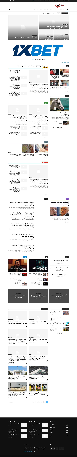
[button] (9, 9)
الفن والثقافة (10, 354)
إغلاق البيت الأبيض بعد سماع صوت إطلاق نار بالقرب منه (16, 377)
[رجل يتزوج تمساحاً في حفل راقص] (66, 123)
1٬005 (37, 402)
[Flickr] (57, 448)
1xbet (33, 59)
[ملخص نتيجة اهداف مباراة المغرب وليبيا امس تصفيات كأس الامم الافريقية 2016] (24, 274)
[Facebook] (15, 0)
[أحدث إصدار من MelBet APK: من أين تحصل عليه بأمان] (46, 35)
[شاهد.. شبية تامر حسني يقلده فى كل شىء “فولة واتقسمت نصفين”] (45, 274)
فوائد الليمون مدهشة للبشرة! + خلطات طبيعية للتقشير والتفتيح (28, 155)
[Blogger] (62, 448)
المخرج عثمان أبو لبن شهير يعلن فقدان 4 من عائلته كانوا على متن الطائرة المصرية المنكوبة (55, 77)
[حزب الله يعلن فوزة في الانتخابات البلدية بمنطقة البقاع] (66, 329)
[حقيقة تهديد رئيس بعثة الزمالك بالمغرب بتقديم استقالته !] (17, 265)
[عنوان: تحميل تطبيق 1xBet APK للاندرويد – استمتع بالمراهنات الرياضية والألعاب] (54, 22)
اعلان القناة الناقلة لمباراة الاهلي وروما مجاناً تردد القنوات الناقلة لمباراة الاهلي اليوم (15, 71)
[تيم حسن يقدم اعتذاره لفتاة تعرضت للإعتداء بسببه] (64, 72)
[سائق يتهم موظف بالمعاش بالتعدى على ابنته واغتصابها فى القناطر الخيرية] (41, 249)
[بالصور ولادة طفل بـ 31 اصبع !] (66, 129)
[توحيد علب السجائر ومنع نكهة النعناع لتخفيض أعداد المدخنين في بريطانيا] (38, 386)
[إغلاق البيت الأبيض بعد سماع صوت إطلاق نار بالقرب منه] (17, 370)
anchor (9, 408)
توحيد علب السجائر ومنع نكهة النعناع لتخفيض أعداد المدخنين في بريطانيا (38, 393)
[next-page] (44, 99)
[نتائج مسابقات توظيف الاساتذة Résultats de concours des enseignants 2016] (24, 128)
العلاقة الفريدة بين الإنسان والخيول (49, 13)
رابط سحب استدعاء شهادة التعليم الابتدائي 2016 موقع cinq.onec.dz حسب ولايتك (14, 133)
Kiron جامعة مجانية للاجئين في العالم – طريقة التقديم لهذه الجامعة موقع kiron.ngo (35, 127)
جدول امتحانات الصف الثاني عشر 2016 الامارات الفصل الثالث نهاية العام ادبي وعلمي (35, 133)
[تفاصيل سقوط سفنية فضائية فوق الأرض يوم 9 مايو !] (41, 205)
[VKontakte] (51, 448)
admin (45, 88)
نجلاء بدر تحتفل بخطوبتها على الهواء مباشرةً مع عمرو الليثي (55, 88)
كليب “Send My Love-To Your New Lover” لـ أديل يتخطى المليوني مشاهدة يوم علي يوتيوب (39, 268)
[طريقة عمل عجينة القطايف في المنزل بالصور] (14, 148)
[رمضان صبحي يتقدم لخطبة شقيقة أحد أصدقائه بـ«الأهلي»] (45, 279)
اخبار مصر (66, 34)
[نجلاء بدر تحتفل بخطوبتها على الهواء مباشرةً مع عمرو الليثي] (54, 83)
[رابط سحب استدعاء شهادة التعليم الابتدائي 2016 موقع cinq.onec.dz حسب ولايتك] (24, 134)
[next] (58, 13)
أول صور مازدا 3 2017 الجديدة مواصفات (59, 274)
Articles (37, 152)
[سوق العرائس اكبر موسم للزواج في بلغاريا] (41, 148)
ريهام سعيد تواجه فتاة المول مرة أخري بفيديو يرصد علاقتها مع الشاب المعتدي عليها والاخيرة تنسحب (36, 283)
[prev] (59, 13)
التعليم (30, 354)
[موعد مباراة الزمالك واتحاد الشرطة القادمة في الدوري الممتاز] (24, 284)
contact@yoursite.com (28, 451)
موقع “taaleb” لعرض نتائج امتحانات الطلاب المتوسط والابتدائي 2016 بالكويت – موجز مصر (39, 117)
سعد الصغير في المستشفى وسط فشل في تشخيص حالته (64, 88)
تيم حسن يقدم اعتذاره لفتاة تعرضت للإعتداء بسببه (64, 76)
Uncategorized (34, 35)
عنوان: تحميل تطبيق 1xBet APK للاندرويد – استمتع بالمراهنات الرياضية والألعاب (17, 323)
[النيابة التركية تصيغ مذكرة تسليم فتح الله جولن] (59, 211)
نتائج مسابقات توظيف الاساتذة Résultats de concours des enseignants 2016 (15, 127)
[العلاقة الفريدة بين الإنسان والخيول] (23, 27)
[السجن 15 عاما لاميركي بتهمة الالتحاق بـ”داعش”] (66, 313)
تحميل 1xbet (19, 66)
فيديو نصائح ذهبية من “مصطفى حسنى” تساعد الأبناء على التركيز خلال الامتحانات (19, 117)
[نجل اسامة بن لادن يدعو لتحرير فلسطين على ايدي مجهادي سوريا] (66, 324)
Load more (60, 333)
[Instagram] (13, 0)
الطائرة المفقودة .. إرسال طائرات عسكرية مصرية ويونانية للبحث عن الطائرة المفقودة (16, 394)
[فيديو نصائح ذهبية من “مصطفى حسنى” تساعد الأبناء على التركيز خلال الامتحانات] (17, 110)
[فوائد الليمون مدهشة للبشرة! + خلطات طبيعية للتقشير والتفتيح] (28, 148)
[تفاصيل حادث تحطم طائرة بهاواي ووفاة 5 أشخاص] (38, 370)
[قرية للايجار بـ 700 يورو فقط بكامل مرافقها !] (59, 104)
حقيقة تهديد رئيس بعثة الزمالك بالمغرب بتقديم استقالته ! (18, 269)
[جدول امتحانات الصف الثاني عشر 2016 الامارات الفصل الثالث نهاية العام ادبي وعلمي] (45, 134)
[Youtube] (9, 0)
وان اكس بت (10, 412)
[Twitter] (12, 0)
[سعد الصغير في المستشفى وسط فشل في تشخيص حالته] (64, 83)
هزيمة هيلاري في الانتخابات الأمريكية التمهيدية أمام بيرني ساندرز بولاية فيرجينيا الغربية (56, 318)
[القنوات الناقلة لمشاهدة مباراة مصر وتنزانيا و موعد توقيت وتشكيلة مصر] (24, 279)
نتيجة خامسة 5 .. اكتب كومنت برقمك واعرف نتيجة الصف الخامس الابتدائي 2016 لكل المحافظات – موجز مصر (39, 86)
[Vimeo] (10, 0)
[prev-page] (46, 99)
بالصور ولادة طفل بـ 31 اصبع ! (57, 127)
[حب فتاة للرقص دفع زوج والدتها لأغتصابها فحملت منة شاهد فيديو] (41, 238)
